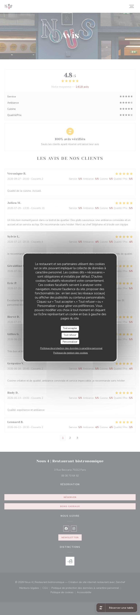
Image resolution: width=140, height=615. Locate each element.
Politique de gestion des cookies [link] (70, 353)
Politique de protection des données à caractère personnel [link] (71, 348)
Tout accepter (70, 328)
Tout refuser (70, 335)
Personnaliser (70, 341)
